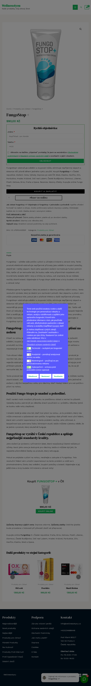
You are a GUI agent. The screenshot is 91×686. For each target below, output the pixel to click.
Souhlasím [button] (58, 376)
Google (55, 326)
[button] (29, 348)
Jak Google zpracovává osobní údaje (42, 341)
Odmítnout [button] (32, 376)
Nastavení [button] (45, 376)
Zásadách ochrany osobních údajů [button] (41, 345)
